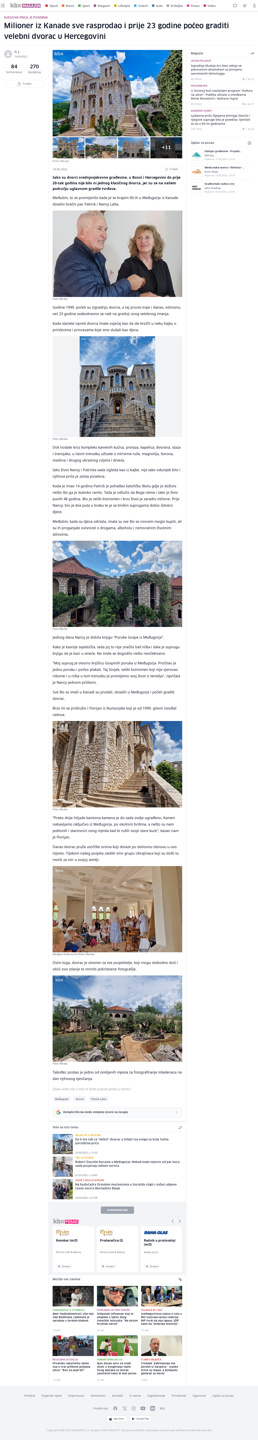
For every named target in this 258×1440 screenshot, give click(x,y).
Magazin (104, 6)
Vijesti (53, 6)
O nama (135, 1395)
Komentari (98, 1395)
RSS (162, 1408)
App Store (119, 1418)
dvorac (80, 1099)
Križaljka (177, 6)
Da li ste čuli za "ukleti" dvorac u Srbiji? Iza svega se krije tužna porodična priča (122, 1141)
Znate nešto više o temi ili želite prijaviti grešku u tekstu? (92, 1089)
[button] (172, 1221)
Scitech (143, 6)
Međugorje (61, 1099)
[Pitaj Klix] (235, 5)
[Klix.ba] (25, 5)
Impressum (76, 1395)
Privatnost (179, 1395)
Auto (159, 6)
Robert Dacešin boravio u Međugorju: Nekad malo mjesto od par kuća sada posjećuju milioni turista (127, 1164)
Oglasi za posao (223, 1395)
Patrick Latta (98, 1099)
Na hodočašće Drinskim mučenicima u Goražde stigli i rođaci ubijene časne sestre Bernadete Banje (126, 1186)
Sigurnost (199, 1395)
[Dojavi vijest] (244, 5)
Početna (29, 1395)
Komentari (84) (117, 1210)
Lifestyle (124, 6)
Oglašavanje (156, 1395)
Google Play (142, 1418)
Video (212, 6)
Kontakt (117, 1395)
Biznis (70, 6)
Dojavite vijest (52, 1395)
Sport (86, 6)
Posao (195, 6)
